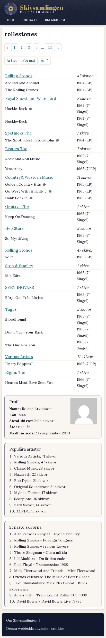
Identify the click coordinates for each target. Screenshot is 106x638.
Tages (11, 309)
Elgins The (15, 372)
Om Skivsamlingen (21, 620)
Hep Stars (14, 228)
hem (10, 20)
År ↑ (44, 60)
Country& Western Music (29, 177)
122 (49, 47)
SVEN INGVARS (19, 287)
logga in (30, 20)
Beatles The (16, 148)
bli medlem (55, 20)
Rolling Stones (18, 75)
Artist (12, 60)
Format (28, 60)
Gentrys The (17, 206)
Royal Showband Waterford (30, 98)
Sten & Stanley (19, 265)
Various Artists (19, 356)
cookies (58, 628)
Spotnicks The (18, 133)
